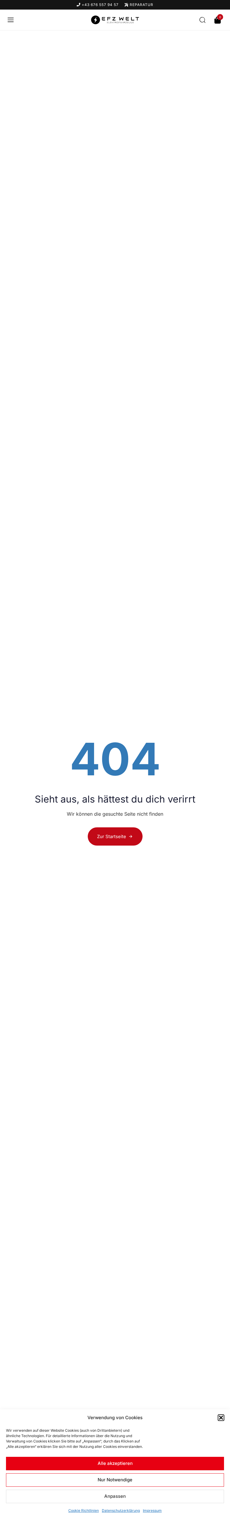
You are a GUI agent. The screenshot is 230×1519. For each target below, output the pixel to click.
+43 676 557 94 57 (100, 4)
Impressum (152, 1510)
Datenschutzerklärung (121, 1510)
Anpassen (115, 1496)
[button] (221, 1418)
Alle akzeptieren (115, 1463)
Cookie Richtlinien (83, 1510)
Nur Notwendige (115, 1480)
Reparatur (140, 4)
